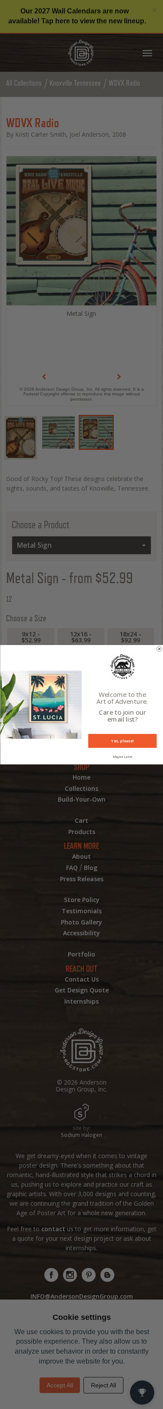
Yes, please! (122, 740)
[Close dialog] (159, 649)
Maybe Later (122, 756)
